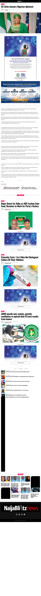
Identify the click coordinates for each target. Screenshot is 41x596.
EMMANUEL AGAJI (8, 209)
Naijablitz (6, 10)
